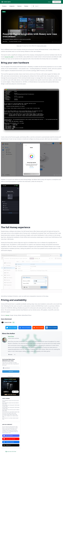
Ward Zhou (5, 41)
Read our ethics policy (41, 45)
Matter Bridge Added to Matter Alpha (10, 414)
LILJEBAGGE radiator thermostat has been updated (10, 401)
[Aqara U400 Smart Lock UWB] (10, 386)
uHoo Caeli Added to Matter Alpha (10, 413)
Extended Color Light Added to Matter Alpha (11, 411)
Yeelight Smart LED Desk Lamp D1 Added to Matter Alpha (10, 410)
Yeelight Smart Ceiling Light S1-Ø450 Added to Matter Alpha (10, 406)
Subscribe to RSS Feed (11, 451)
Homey (7, 315)
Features (19, 6)
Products (4, 6)
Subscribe (11, 371)
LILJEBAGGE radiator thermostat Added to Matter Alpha (10, 403)
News (4, 11)
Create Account (57, 1)
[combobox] (47, 6)
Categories (11, 6)
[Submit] (34, 6)
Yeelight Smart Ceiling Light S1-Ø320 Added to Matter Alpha (10, 408)
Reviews (26, 6)
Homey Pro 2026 (9, 57)
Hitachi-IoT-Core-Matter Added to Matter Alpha (10, 419)
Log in (49, 1)
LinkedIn (10, 354)
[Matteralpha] (6, 2)
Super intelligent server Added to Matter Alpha (10, 416)
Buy (13, 322)
